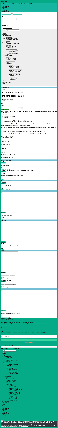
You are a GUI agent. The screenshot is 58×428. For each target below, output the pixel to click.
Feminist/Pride (7, 82)
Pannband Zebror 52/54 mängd (9, 108)
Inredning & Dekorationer (12, 43)
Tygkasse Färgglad (5, 165)
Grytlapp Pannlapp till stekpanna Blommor (11, 245)
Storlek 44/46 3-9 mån (14, 71)
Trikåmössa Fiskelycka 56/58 (8, 275)
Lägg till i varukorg (5, 109)
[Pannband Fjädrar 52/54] (8, 99)
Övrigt (7, 54)
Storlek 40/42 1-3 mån (14, 73)
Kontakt (5, 7)
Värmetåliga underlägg (11, 46)
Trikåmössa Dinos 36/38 (7, 215)
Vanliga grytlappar (13, 53)
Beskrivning (6, 115)
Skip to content (4, 1)
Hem (4, 33)
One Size (11, 65)
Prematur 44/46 (13, 77)
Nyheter (5, 34)
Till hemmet (6, 42)
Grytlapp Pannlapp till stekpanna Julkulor (11, 313)
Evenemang (6, 11)
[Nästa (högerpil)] (2, 420)
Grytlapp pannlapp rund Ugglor (8, 284)
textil (55, 111)
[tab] (30, 115)
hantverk (32, 111)
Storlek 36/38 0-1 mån (14, 74)
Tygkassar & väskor (11, 58)
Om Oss (5, 10)
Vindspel (8, 41)
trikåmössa (6, 112)
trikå (2, 112)
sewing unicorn (50, 111)
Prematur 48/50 (13, 75)
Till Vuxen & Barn (7, 55)
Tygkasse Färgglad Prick (7, 185)
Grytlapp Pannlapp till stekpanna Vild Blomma (12, 175)
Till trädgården (7, 35)
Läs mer (2, 179)
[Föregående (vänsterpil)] (1, 420)
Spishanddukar (9, 47)
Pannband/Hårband (11, 59)
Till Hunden (6, 81)
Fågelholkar (9, 37)
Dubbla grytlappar (13, 50)
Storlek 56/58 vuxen (14, 67)
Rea (4, 83)
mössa (36, 111)
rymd (44, 111)
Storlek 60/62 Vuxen (14, 66)
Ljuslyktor (8, 45)
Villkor (5, 8)
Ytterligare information (9, 116)
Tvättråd (5, 117)
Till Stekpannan (13, 51)
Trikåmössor (9, 63)
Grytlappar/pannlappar (11, 49)
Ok (27, 426)
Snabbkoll (3, 162)
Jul (4, 85)
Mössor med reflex (10, 61)
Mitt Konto (6, 6)
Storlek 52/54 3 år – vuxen (15, 69)
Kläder (7, 57)
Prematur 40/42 (13, 78)
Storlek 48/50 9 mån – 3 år (15, 70)
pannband (40, 111)
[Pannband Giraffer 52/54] (8, 100)
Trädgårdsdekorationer (12, 39)
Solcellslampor (9, 38)
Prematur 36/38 (13, 79)
